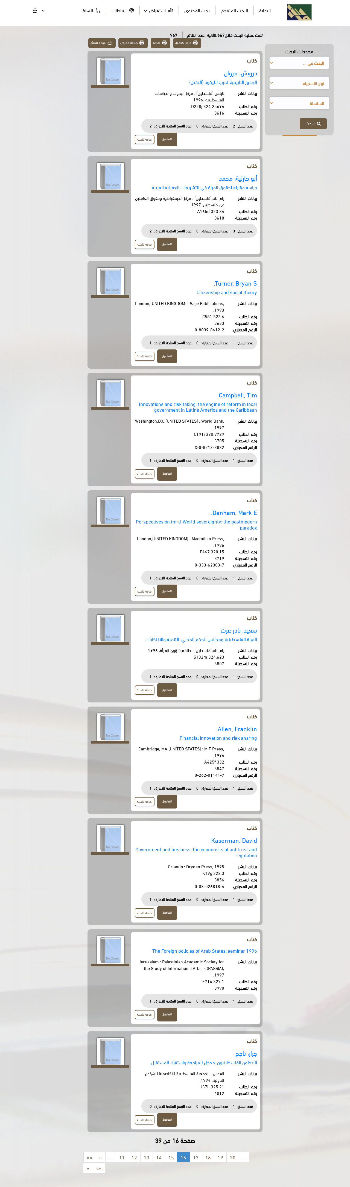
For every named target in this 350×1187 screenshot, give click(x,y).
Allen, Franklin (237, 728)
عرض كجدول (183, 42)
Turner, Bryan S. (235, 282)
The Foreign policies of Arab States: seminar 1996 (204, 950)
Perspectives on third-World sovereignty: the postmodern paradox (196, 524)
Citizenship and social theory (227, 291)
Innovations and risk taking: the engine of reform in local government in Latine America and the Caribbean (198, 406)
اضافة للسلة (145, 139)
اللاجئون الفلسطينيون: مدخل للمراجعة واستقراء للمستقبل (204, 1062)
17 (196, 1157)
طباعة (156, 42)
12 (134, 1157)
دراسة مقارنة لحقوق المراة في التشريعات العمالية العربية (204, 186)
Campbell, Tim (238, 394)
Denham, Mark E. (234, 512)
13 (146, 1157)
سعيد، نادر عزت (239, 629)
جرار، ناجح (246, 1052)
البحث (311, 123)
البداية (265, 10)
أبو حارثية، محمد (238, 177)
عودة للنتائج (98, 42)
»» (99, 1167)
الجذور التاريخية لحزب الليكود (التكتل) (223, 81)
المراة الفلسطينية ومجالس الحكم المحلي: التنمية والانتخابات (201, 638)
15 (171, 1157)
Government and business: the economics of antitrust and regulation (196, 852)
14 (159, 1157)
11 (122, 1157)
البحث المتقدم (234, 10)
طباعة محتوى (129, 42)
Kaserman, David (234, 839)
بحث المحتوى (197, 10)
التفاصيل (167, 138)
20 (232, 1157)
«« (89, 1157)
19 (220, 1157)
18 (208, 1157)
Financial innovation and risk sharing (218, 737)
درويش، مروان (240, 72)
